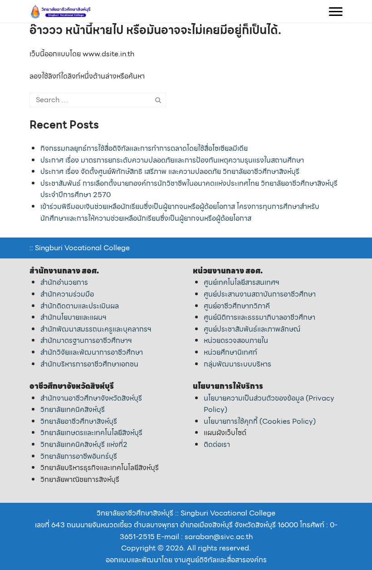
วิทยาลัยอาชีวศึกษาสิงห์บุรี (78, 421)
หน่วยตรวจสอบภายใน (236, 340)
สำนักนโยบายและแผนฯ (73, 317)
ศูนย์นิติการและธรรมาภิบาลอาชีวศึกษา (259, 317)
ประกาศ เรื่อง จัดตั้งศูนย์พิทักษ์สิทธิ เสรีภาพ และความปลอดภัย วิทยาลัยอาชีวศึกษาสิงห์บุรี (169, 171)
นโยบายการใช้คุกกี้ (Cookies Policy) (260, 421)
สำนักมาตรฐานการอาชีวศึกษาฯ (86, 340)
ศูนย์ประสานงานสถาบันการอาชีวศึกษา (260, 294)
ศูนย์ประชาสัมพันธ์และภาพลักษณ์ (252, 329)
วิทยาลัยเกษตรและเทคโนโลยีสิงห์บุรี (91, 432)
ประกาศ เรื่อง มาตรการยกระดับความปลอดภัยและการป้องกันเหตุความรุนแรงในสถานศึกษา (172, 160)
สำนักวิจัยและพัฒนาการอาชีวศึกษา (91, 352)
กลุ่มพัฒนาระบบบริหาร (237, 364)
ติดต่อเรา (217, 444)
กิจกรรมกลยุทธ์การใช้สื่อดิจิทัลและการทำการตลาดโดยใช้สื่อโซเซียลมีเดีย (144, 148)
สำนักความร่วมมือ (67, 294)
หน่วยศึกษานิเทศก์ (230, 352)
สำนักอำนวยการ (64, 282)
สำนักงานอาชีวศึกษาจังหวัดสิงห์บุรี (91, 398)
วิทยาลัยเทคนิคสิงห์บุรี (72, 409)
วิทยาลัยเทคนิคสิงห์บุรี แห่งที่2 (83, 444)
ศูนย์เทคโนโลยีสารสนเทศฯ (241, 282)
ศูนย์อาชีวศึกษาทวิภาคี (237, 306)
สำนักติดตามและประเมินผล (79, 306)
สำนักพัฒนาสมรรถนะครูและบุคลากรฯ (96, 329)
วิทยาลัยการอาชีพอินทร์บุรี (78, 456)
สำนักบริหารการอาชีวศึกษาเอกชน (89, 364)
